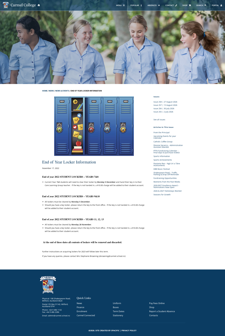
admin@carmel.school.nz (59, 315)
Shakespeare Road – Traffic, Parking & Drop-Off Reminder (166, 173)
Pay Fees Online (157, 303)
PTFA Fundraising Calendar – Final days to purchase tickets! (167, 151)
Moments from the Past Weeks (167, 182)
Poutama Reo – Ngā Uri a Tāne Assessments (167, 164)
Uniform (117, 303)
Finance (80, 307)
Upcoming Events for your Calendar (165, 137)
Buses (116, 307)
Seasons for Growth (162, 194)
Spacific (115, 330)
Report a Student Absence (162, 311)
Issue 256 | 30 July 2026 (164, 108)
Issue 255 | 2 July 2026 (163, 111)
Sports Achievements (163, 160)
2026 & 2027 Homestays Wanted (168, 191)
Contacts (153, 315)
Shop (151, 307)
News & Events (62, 91)
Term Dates (118, 311)
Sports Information (162, 156)
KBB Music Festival (162, 169)
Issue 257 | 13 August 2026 (165, 105)
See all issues (159, 119)
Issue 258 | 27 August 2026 (165, 102)
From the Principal (162, 132)
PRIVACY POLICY (128, 330)
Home (44, 91)
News (51, 91)
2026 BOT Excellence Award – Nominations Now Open (166, 186)
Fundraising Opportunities (165, 178)
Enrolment (82, 311)
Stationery (118, 315)
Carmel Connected (86, 315)
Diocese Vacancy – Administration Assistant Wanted (168, 146)
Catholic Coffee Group (163, 141)
